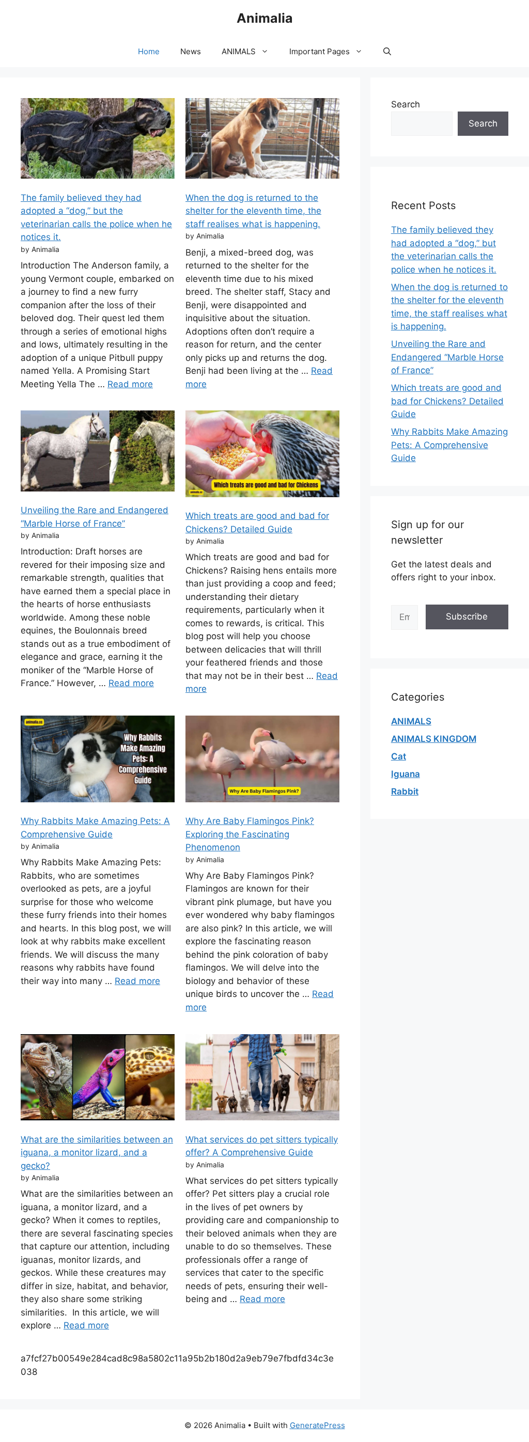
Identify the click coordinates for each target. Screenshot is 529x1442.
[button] (387, 51)
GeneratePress (317, 1425)
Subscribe (467, 616)
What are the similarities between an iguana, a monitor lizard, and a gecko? (97, 1152)
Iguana (405, 774)
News (190, 51)
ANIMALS (239, 51)
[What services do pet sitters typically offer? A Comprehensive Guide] (262, 1079)
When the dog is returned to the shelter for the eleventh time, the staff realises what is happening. (253, 211)
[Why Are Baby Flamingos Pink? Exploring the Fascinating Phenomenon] (262, 761)
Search (405, 104)
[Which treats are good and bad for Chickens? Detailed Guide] (262, 455)
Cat (398, 756)
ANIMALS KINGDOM (433, 739)
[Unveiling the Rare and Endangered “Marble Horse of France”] (98, 452)
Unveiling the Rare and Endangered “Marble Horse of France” (447, 357)
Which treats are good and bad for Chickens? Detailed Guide (447, 401)
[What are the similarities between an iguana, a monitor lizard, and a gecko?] (98, 1079)
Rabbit (404, 791)
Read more (130, 384)
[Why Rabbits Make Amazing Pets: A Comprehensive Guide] (98, 761)
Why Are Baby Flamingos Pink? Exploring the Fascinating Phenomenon (249, 834)
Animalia (265, 18)
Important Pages (319, 51)
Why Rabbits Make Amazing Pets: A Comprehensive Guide (449, 444)
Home (149, 51)
